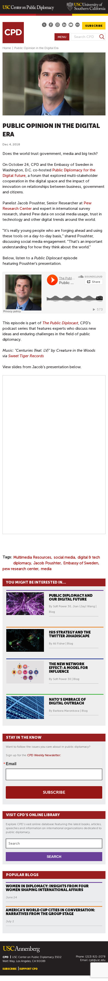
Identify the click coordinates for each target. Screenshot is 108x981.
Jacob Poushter (47, 563)
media (46, 569)
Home (7, 48)
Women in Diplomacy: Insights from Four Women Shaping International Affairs (47, 888)
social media (64, 557)
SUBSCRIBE (93, 25)
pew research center (20, 569)
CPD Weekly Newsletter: (44, 755)
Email (11, 764)
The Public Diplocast (60, 323)
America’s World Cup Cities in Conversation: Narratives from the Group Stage (50, 912)
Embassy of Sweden (80, 563)
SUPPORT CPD (28, 969)
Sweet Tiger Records (26, 356)
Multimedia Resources (32, 557)
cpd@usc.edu (97, 960)
